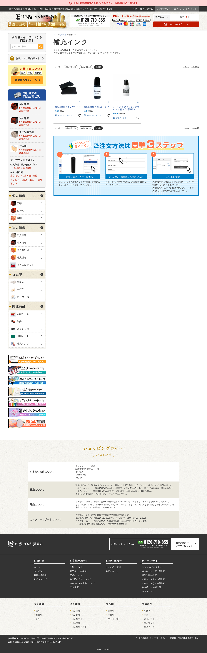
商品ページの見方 (78, 571)
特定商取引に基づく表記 (188, 638)
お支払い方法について (80, 579)
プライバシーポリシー (159, 638)
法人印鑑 (24, 118)
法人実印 (22, 235)
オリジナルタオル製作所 (153, 579)
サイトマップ (190, 9)
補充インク (23, 343)
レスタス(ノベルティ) (152, 567)
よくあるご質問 (103, 454)
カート (176, 24)
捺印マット (23, 336)
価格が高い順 (85, 67)
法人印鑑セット (25, 265)
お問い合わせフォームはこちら (184, 544)
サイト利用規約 (141, 638)
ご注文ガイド (164, 9)
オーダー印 (23, 297)
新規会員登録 (40, 575)
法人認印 (22, 257)
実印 (19, 203)
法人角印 (22, 242)
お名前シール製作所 (151, 587)
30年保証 (74, 587)
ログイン (177, 9)
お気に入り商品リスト (28, 58)
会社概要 (173, 638)
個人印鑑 (24, 104)
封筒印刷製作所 (149, 575)
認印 (19, 218)
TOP (55, 35)
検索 (40, 47)
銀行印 (20, 210)
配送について (76, 575)
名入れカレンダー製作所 (153, 571)
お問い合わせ (112, 571)
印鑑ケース (23, 314)
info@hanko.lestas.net (117, 524)
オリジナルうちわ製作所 (153, 583)
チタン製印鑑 (26, 132)
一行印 (20, 289)
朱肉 (19, 321)
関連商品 (19, 306)
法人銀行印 (23, 250)
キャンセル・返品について (82, 583)
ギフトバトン (148, 591)
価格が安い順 (70, 67)
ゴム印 (23, 146)
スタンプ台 (23, 329)
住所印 (20, 282)
